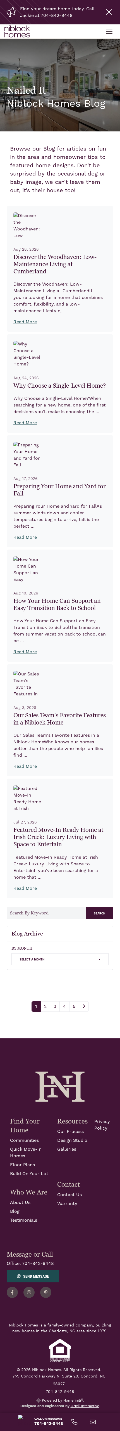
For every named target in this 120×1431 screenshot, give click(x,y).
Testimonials (23, 1220)
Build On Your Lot (29, 1173)
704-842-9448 (38, 1263)
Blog (15, 1211)
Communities (24, 1140)
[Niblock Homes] (60, 1086)
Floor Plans (22, 1165)
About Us (20, 1202)
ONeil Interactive (85, 1406)
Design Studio (72, 1140)
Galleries (66, 1149)
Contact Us (69, 1195)
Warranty (67, 1203)
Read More (25, 322)
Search (99, 913)
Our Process (70, 1131)
